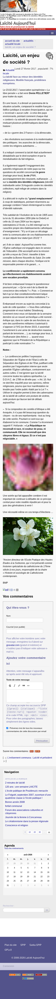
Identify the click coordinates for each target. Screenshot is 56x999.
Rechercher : (9, 906)
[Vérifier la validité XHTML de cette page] (15, 975)
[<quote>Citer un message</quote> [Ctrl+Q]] (23, 685)
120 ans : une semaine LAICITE (21, 787)
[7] (49, 832)
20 (35, 832)
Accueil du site (12, 41)
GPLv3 (8, 950)
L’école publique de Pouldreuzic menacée (26, 791)
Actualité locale (12, 44)
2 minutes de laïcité (15, 782)
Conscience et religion (16, 825)
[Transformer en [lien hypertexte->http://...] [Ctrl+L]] (19, 685)
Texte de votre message (18, 680)
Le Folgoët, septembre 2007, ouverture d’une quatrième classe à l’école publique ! (28, 796)
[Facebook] (11, 589)
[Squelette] (41, 975)
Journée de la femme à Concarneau (23, 817)
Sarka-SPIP (35, 945)
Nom (8, 616)
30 (40, 832)
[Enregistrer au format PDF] (5, 589)
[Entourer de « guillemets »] (28, 685)
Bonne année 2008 (15, 802)
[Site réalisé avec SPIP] (28, 978)
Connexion (8, 966)
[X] (17, 589)
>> (47, 910)
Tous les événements (14, 848)
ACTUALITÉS (28, 41)
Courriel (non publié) (15, 627)
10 (30, 832)
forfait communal (13, 806)
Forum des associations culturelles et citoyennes (24, 811)
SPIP (23, 945)
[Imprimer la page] (14, 589)
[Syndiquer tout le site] (28, 975)
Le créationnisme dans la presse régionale (26, 821)
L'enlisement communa (19, 757)
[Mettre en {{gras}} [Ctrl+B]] (9, 685)
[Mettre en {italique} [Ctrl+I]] (14, 685)
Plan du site (11, 945)
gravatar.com (12, 645)
